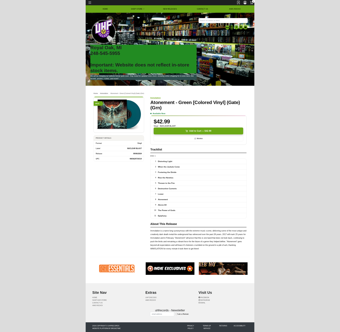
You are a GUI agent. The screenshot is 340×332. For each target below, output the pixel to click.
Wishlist (200, 138)
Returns (223, 326)
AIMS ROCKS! (235, 9)
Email (202, 303)
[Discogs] (227, 27)
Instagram (205, 300)
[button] (137, 9)
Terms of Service (207, 327)
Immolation (104, 93)
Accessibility (239, 326)
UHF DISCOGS (150, 297)
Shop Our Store (99, 300)
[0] (251, 3)
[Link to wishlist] (238, 3)
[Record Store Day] (232, 27)
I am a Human (183, 314)
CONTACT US (202, 9)
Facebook (204, 297)
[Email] (245, 27)
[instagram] (241, 27)
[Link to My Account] (245, 3)
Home (96, 93)
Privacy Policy (190, 327)
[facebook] (236, 27)
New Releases (170, 9)
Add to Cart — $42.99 (200, 131)
